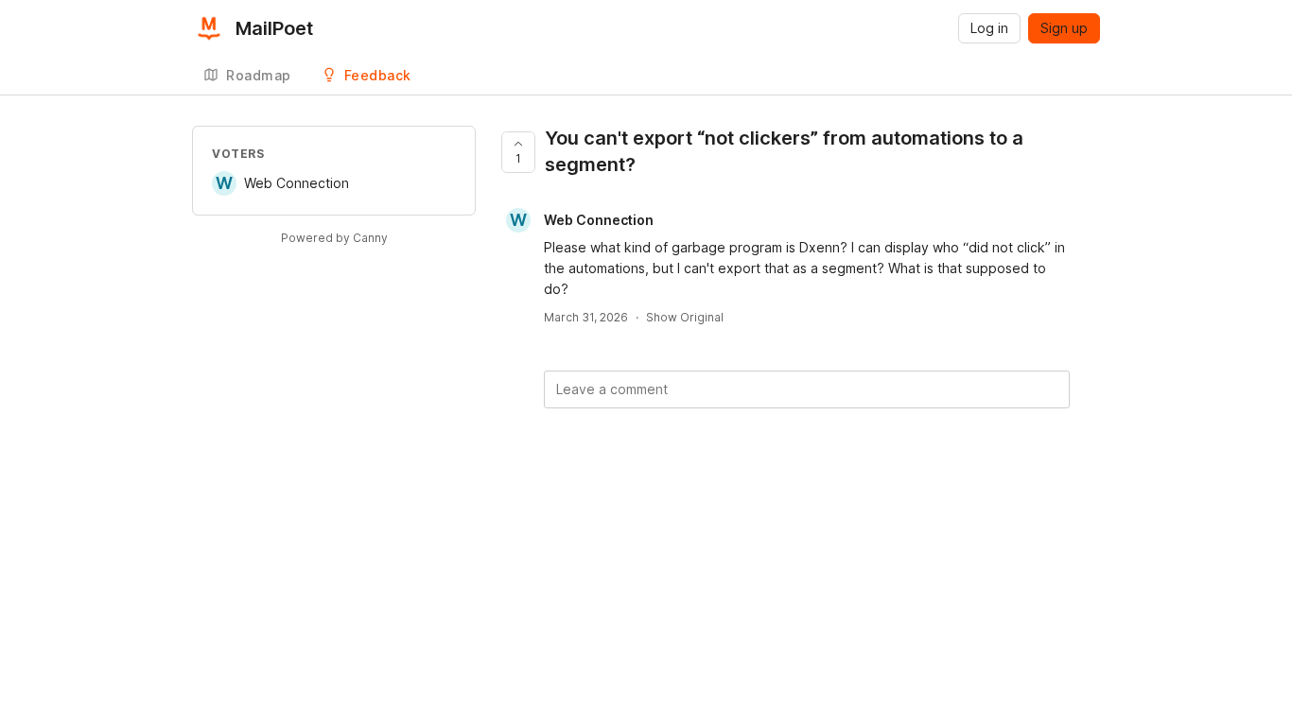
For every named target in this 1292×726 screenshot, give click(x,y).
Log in (989, 28)
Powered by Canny (334, 238)
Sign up (1064, 28)
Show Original (685, 317)
